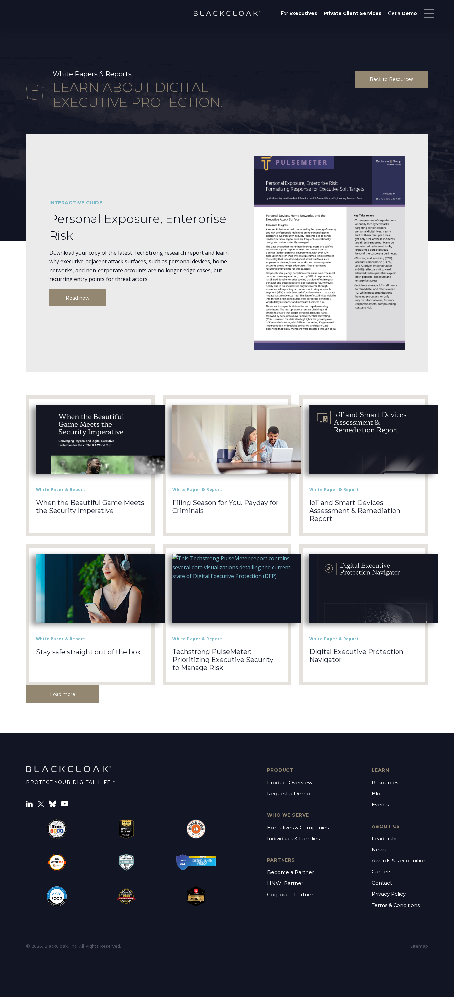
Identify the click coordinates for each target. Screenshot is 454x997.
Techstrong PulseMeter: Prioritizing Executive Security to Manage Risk (222, 660)
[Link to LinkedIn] (29, 803)
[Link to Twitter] (41, 803)
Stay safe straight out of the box (88, 652)
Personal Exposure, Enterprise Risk (137, 227)
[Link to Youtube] (64, 803)
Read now (77, 298)
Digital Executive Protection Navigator (356, 656)
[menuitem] (299, 13)
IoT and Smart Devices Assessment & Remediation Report (354, 511)
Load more (62, 694)
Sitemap (419, 946)
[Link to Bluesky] (52, 803)
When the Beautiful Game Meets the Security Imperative (90, 507)
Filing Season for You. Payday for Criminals (225, 507)
